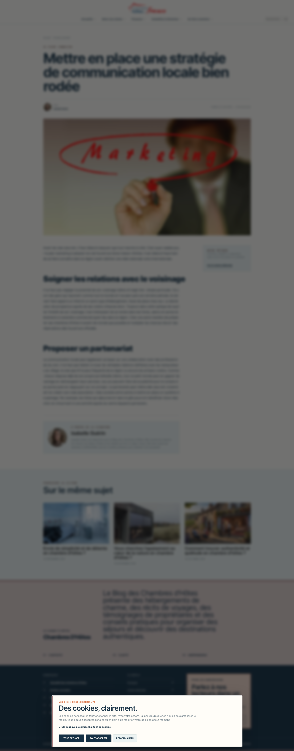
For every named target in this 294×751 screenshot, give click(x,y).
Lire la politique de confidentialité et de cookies (85, 726)
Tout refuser (71, 738)
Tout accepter (99, 738)
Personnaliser (125, 738)
